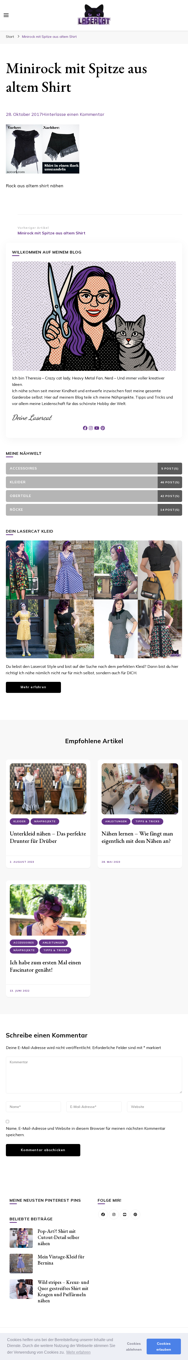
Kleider (19, 821)
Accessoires (23, 942)
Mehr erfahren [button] (78, 1352)
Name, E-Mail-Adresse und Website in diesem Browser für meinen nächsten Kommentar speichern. (85, 1131)
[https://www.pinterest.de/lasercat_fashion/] (135, 1214)
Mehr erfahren (33, 687)
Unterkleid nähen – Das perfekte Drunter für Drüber (48, 837)
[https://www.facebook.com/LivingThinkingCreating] (103, 1214)
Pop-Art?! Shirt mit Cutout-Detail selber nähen (58, 1237)
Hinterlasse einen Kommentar (73, 114)
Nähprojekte (45, 821)
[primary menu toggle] (6, 15)
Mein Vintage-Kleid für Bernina (61, 1259)
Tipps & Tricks (147, 821)
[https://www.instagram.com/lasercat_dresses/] (114, 1214)
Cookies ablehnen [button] (134, 1346)
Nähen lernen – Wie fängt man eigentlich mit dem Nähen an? (137, 837)
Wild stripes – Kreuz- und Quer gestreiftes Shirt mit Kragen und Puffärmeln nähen (63, 1291)
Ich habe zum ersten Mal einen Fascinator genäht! (45, 965)
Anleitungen (116, 821)
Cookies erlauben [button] (163, 1346)
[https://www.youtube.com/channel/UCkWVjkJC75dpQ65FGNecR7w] (124, 1214)
